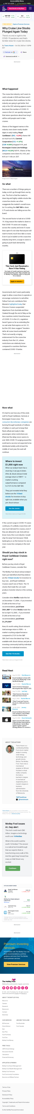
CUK (4, 145)
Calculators (5, 1054)
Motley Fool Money (7, 1040)
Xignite (17, 993)
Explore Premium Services (21, 24)
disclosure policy (16, 813)
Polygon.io (24, 993)
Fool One (4, 1037)
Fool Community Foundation (10, 1074)
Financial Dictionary (8, 1057)
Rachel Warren (26, 684)
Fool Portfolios (6, 1034)
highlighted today (15, 304)
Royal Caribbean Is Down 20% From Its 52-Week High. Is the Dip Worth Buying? (21, 679)
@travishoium (23, 799)
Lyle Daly (24, 691)
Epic (3, 1029)
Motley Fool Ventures (8, 1071)
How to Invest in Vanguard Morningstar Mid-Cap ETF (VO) (21, 687)
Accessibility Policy (7, 1098)
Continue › (13, 868)
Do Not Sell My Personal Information (13, 1110)
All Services (5, 1023)
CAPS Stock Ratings (8, 1049)
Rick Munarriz (26, 675)
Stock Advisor (6, 1026)
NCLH (5, 151)
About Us (5, 1000)
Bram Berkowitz (27, 718)
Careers (4, 1003)
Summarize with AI (11, 56)
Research (5, 1006)
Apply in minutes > (17, 281)
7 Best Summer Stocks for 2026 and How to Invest (20, 694)
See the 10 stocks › (13, 654)
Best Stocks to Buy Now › (17, 8)
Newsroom (5, 1009)
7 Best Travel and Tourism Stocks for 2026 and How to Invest (20, 703)
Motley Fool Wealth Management (12, 1068)
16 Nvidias (18, 836)
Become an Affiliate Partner (10, 1077)
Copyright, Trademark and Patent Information (15, 1102)
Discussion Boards (7, 1051)
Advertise (5, 1014)
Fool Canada (20, 1026)
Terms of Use (6, 1087)
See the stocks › (14, 508)
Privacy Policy (6, 1091)
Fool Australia (20, 1023)
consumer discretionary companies (15, 422)
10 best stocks (13, 578)
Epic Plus (5, 1031)
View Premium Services (16, 964)
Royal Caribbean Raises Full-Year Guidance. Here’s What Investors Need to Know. (21, 713)
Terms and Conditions (8, 1106)
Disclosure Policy (7, 1095)
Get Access (6, 902)
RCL (14, 136)
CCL (14, 142)
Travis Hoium (9, 45)
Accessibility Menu (17, 1)
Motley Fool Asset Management (11, 1066)
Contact (4, 1012)
